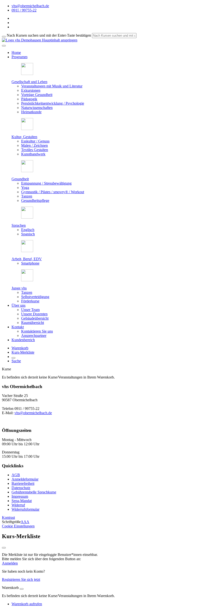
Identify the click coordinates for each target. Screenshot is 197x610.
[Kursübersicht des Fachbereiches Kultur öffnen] (27, 129)
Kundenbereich (23, 340)
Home (16, 53)
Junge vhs (19, 288)
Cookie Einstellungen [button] (18, 526)
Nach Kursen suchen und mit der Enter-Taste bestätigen (49, 35)
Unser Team (30, 310)
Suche (16, 361)
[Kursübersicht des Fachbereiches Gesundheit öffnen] (27, 171)
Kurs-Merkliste (23, 352)
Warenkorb (20, 348)
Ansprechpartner (33, 335)
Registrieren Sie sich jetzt (21, 579)
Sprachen (19, 225)
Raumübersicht (32, 323)
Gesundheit (20, 179)
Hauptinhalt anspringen (59, 40)
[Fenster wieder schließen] (4, 547)
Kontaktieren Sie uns (37, 331)
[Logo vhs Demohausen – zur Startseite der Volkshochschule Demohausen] (21, 40)
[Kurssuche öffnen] (13, 358)
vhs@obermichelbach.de (33, 413)
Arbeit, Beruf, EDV (27, 259)
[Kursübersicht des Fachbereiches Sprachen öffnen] (27, 217)
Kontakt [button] (18, 327)
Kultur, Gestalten (24, 137)
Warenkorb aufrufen (27, 604)
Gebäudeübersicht (35, 318)
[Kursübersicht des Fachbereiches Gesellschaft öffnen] (27, 74)
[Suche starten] (4, 36)
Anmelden (10, 563)
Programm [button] (19, 57)
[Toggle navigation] (4, 45)
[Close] (22, 589)
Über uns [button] (18, 305)
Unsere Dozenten (34, 314)
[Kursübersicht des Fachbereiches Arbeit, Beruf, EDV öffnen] (27, 251)
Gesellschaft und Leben (29, 82)
